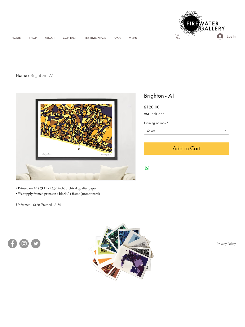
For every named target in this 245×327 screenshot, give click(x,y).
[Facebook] (12, 243)
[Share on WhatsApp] (147, 168)
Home (21, 75)
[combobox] (186, 131)
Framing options (156, 123)
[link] (178, 36)
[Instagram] (24, 243)
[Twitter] (35, 243)
